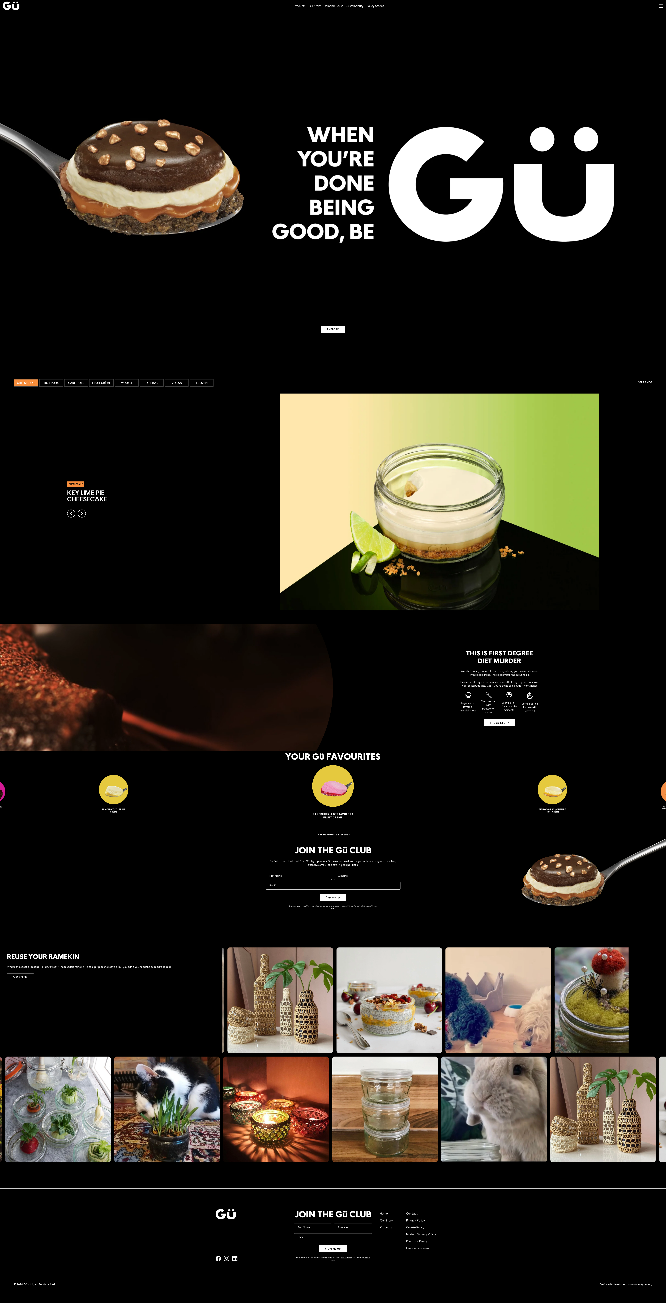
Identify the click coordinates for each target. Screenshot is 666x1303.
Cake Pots (76, 383)
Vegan (177, 383)
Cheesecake (26, 383)
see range (645, 382)
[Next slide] (82, 517)
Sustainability (355, 6)
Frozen (202, 383)
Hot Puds (51, 383)
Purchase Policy (416, 1241)
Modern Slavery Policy (421, 1234)
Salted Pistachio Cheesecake (552, 810)
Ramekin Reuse (333, 6)
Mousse (127, 383)
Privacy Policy (346, 1257)
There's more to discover (333, 834)
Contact (412, 1213)
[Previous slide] (71, 517)
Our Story (315, 6)
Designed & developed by (626, 1284)
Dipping (152, 383)
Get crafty (20, 976)
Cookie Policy (415, 1227)
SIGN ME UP (333, 1248)
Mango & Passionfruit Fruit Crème (113, 810)
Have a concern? (417, 1248)
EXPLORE (333, 329)
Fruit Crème (101, 383)
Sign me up (333, 897)
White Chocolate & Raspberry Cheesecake (333, 815)
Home (384, 1213)
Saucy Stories (375, 6)
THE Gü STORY (499, 722)
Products (299, 6)
